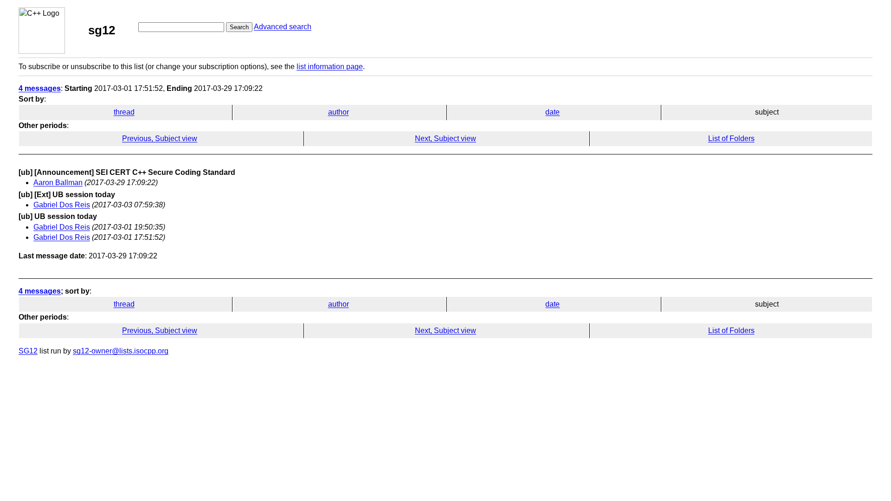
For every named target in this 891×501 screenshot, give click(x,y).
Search (239, 27)
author (338, 112)
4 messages (40, 88)
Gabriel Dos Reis (61, 205)
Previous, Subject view (159, 138)
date (552, 112)
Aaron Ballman (58, 182)
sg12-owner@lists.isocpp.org (120, 351)
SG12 (28, 351)
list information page (330, 67)
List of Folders (731, 138)
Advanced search (282, 27)
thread (124, 112)
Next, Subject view (445, 138)
